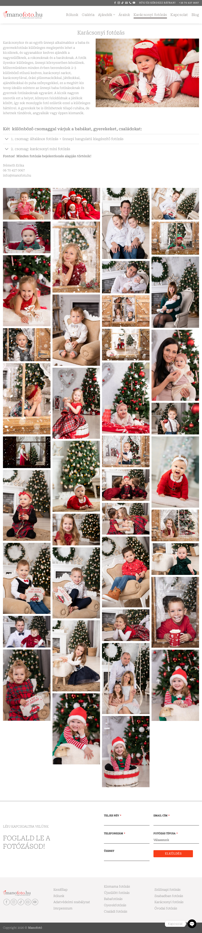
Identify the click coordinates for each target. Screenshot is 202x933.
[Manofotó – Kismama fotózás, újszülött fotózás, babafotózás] (22, 14)
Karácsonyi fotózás (150, 15)
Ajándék (105, 15)
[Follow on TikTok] (122, 3)
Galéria (88, 15)
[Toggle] (7, 139)
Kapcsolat (179, 15)
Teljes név (112, 815)
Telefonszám (114, 833)
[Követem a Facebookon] (115, 3)
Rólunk (72, 15)
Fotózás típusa (165, 833)
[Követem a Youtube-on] (134, 3)
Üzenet (109, 851)
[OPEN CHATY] (192, 923)
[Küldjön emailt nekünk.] (126, 3)
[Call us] (130, 3)
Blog (195, 15)
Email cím (161, 815)
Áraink (124, 15)
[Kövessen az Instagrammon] (119, 3)
